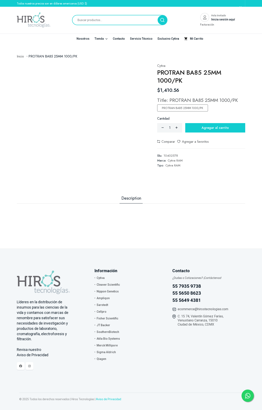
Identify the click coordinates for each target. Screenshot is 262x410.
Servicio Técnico (141, 38)
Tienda (99, 38)
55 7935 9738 (186, 286)
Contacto (119, 38)
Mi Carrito (196, 38)
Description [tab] (131, 198)
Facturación (207, 24)
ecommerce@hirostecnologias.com (203, 309)
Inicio (20, 56)
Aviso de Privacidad (108, 399)
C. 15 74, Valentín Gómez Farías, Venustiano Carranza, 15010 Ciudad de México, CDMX (201, 320)
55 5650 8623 (186, 293)
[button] (166, 141)
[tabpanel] (131, 212)
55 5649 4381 (186, 300)
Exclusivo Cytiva (168, 38)
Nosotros (83, 38)
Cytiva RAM (175, 160)
